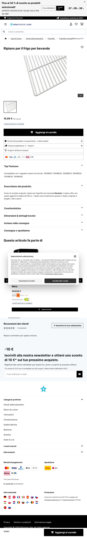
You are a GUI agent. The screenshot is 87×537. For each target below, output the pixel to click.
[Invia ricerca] (4, 31)
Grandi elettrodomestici (35, 38)
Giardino (7, 435)
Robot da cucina (11, 409)
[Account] (71, 24)
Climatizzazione (10, 420)
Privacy (7, 522)
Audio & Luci (9, 440)
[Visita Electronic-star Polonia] (9, 502)
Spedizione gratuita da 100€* (71, 18)
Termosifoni (9, 415)
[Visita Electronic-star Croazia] (14, 502)
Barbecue (8, 430)
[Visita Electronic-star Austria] (9, 497)
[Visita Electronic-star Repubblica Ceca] (36, 497)
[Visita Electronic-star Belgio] (32, 502)
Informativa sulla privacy (52, 500)
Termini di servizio (68, 500)
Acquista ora (60, 8)
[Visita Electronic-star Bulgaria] (23, 502)
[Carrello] (81, 24)
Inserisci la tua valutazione (68, 325)
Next (80, 280)
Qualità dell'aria (10, 425)
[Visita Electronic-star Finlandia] (27, 502)
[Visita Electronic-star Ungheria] (5, 502)
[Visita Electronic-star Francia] (18, 497)
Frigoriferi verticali (65, 38)
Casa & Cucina (16, 38)
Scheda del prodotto (17, 299)
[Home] (8, 38)
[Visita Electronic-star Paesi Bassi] (36, 502)
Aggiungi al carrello (46, 132)
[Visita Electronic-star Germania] (5, 497)
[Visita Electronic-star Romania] (18, 502)
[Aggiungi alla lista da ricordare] (82, 47)
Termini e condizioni (22, 522)
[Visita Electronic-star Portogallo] (5, 507)
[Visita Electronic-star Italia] (23, 497)
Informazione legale (42, 522)
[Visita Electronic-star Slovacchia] (32, 497)
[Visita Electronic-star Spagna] (27, 497)
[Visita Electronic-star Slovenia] (9, 507)
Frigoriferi (51, 38)
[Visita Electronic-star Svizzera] (14, 497)
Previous (6, 280)
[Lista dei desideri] (76, 24)
